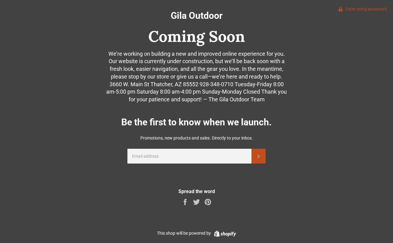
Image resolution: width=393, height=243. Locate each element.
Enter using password (365, 8)
